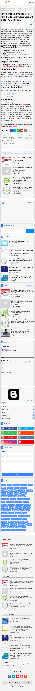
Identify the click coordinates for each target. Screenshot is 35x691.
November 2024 (18, 418)
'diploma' (11, 504)
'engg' (25, 513)
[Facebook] (11, 130)
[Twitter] (14, 130)
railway (11, 493)
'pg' (4, 504)
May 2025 (18, 406)
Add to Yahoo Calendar (9, 97)
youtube (27, 442)
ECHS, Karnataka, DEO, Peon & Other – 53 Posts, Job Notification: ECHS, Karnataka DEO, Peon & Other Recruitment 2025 (21, 269)
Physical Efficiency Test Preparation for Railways (20, 619)
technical (24, 487)
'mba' (25, 519)
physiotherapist (7, 510)
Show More (30, 285)
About (11, 683)
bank (17, 487)
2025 (8, 124)
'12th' (21, 516)
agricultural (19, 504)
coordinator (18, 502)
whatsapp (10, 433)
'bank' (4, 513)
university (5, 496)
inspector (22, 496)
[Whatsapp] (18, 130)
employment (14, 124)
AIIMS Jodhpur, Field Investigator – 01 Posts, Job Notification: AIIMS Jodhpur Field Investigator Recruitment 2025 (22, 189)
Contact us (18, 683)
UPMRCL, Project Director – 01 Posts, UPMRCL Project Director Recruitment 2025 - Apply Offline (22, 159)
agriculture (27, 507)
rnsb (11, 126)
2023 (4, 527)
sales (28, 510)
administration (21, 527)
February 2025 (18, 409)
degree (17, 485)
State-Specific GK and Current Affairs (18, 241)
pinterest (10, 437)
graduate (27, 124)
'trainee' (12, 513)
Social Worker (6, 516)
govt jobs (30, 490)
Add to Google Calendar (10, 93)
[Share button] (28, 130)
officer (10, 487)
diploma (24, 485)
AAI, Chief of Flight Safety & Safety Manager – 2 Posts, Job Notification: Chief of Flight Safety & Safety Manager (21, 277)
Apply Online (6, 79)
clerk (4, 493)
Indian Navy (12, 527)
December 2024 (18, 415)
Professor (5, 490)
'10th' (15, 510)
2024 (10, 485)
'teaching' (14, 524)
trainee (8, 8)
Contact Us (25, 688)
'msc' (18, 521)
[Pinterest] (21, 130)
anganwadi (14, 496)
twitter (27, 428)
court (17, 493)
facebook (10, 428)
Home (3, 8)
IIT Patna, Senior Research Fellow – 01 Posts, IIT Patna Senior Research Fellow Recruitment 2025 (22, 169)
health (26, 502)
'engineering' (6, 519)
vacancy (19, 507)
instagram (10, 442)
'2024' (13, 499)
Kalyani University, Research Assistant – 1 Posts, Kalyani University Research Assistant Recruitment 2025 (22, 331)
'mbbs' (4, 521)
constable (28, 504)
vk (27, 437)
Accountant (6, 499)
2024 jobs (22, 490)
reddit (27, 433)
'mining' (12, 521)
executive (21, 124)
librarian (5, 507)
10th (31, 485)
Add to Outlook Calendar (10, 95)
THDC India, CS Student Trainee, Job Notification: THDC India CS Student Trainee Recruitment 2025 (22, 179)
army (21, 510)
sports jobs (15, 530)
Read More (18, 164)
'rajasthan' (5, 524)
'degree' (10, 502)
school (14, 516)
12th (4, 487)
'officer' (25, 521)
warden (23, 530)
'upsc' (30, 524)
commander (6, 530)
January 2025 (18, 412)
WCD (27, 499)
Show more (29, 152)
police (18, 513)
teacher (24, 493)
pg (3, 502)
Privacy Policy (27, 683)
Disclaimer (18, 688)
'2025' (27, 516)
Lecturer (21, 499)
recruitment (5, 126)
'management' (16, 519)
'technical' (22, 524)
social (12, 507)
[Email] (25, 130)
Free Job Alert (11, 688)
